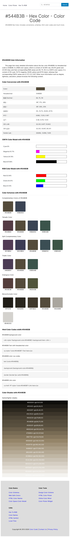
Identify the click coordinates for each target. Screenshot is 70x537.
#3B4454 (20, 213)
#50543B (33, 289)
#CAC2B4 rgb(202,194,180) (35, 460)
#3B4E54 (45, 251)
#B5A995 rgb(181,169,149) (35, 452)
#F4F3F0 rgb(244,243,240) (35, 475)
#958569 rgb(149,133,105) (35, 441)
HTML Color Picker (45, 495)
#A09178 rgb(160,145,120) (35, 444)
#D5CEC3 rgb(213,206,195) (35, 464)
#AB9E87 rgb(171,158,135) (35, 448)
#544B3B (8, 213)
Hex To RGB (23, 5)
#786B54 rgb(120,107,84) (35, 433)
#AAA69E (57, 309)
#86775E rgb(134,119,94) (35, 437)
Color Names (13, 515)
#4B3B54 (8, 270)
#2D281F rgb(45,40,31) (35, 410)
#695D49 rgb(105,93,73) (35, 429)
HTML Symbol (14, 518)
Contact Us (43, 529)
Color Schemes (14, 492)
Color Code (33, 529)
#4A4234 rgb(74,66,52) (35, 418)
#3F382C (33, 309)
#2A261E (20, 309)
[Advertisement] (35, 43)
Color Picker (12, 5)
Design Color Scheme (46, 492)
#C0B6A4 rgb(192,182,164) (35, 456)
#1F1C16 (8, 309)
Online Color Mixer (45, 498)
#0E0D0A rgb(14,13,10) (35, 402)
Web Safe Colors (14, 495)
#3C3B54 (20, 251)
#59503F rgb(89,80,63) (35, 425)
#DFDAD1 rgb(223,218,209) (35, 467)
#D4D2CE (8, 323)
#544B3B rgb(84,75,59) (35, 421)
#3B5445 (57, 251)
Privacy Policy (53, 529)
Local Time (12, 521)
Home (5, 5)
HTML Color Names (15, 498)
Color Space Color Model (17, 501)
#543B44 (8, 232)
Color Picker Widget (46, 501)
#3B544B (45, 232)
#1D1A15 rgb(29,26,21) (35, 406)
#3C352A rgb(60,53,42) (35, 414)
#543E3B (8, 289)
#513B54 (8, 251)
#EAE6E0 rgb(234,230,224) (35, 471)
